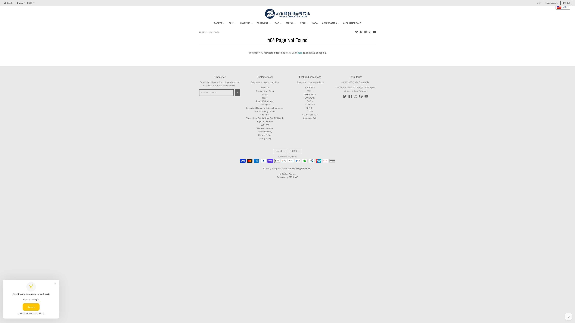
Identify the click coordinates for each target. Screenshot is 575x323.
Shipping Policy (265, 131)
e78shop (291, 174)
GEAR (309, 108)
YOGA (310, 111)
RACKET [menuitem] (218, 23)
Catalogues (265, 104)
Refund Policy (264, 135)
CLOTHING (309, 94)
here (300, 52)
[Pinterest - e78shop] (370, 32)
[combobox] (563, 7)
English (20, 3)
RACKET (309, 87)
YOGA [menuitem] (315, 23)
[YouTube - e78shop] (374, 32)
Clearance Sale (310, 118)
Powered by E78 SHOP (287, 177)
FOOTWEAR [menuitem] (262, 23)
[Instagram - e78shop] (365, 32)
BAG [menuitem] (277, 23)
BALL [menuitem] (231, 23)
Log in (539, 3)
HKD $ (29, 3)
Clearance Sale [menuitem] (352, 23)
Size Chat (264, 114)
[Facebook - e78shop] (361, 32)
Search (265, 94)
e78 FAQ (265, 125)
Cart (567, 3)
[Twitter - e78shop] (356, 32)
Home (201, 32)
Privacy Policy (264, 138)
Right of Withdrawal (265, 101)
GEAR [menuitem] (303, 23)
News (265, 97)
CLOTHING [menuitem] (245, 23)
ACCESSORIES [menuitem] (329, 23)
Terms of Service (265, 128)
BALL (309, 91)
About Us (265, 87)
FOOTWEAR (309, 97)
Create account (551, 3)
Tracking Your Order (265, 91)
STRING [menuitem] (289, 23)
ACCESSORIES (309, 114)
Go (237, 92)
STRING (309, 104)
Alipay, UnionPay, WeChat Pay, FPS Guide (265, 118)
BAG (309, 101)
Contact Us (364, 82)
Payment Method (265, 121)
